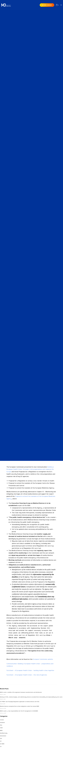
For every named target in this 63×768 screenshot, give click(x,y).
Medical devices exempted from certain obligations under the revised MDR (19, 706)
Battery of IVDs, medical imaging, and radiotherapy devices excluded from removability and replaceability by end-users (31, 697)
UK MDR (2, 744)
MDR (1, 730)
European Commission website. (43, 659)
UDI (1, 738)
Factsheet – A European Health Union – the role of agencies (26, 675)
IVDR (1, 728)
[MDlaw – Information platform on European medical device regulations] (6, 5)
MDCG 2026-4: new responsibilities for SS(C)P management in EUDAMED (19, 711)
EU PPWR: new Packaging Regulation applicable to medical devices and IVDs (19, 701)
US (0, 746)
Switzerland (3, 736)
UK (0, 741)
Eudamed (2, 722)
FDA (1, 725)
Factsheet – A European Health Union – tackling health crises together (30, 670)
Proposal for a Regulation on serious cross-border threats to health (31, 481)
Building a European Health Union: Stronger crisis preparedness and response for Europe (30, 469)
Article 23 (19, 562)
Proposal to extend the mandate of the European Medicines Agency (31, 488)
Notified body (3, 733)
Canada (2, 720)
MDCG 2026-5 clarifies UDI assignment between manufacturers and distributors (21, 692)
